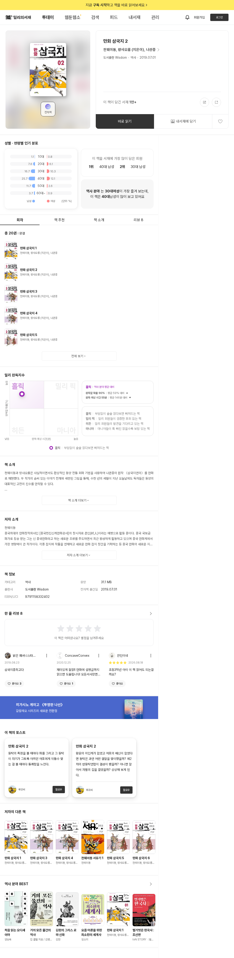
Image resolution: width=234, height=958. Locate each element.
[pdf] (118, 909)
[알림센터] (187, 17)
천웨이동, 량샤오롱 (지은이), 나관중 (129, 49)
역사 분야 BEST (16, 884)
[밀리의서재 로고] (18, 17)
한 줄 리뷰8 (14, 613)
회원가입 (199, 17)
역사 (133, 57)
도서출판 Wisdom (115, 57)
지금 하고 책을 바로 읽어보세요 (115, 5)
